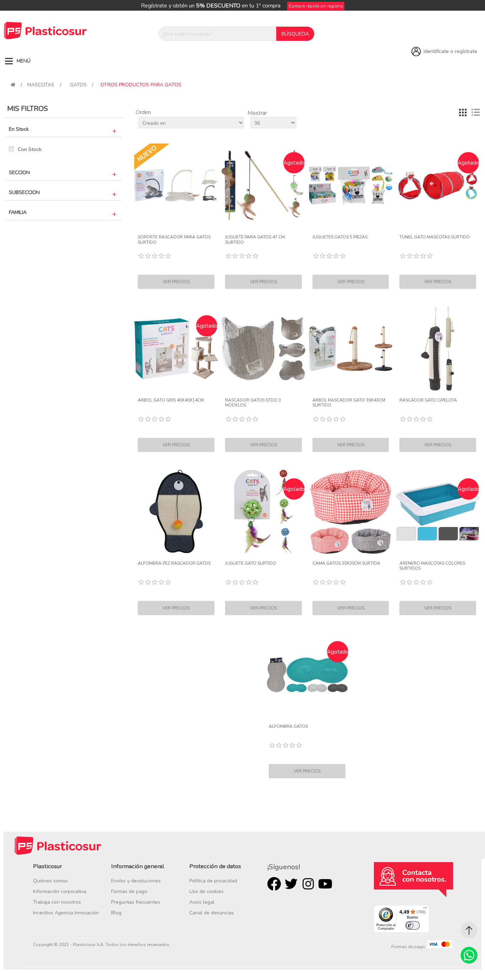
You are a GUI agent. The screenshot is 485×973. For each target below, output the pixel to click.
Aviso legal (201, 902)
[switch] (412, 925)
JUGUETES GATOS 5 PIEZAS (339, 237)
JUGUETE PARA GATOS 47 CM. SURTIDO (255, 240)
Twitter (291, 884)
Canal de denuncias (211, 912)
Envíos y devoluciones (136, 880)
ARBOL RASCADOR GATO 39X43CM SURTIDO (348, 403)
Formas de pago (129, 891)
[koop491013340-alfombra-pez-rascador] (176, 512)
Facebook (274, 884)
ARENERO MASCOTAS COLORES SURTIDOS (432, 566)
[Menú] (425, 909)
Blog (116, 912)
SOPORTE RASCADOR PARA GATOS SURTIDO (174, 240)
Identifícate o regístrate (450, 51)
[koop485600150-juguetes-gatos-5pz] (351, 185)
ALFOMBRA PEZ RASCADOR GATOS (174, 563)
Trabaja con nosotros (57, 902)
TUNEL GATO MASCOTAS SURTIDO (434, 237)
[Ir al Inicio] (469, 930)
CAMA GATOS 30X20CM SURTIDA (346, 563)
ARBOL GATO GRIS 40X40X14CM (171, 400)
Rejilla (462, 112)
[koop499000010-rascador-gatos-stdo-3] (263, 349)
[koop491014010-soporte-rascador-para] (176, 185)
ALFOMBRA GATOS (288, 726)
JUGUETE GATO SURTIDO (250, 563)
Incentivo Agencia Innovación (66, 912)
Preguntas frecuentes (135, 902)
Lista (475, 112)
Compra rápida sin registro (316, 6)
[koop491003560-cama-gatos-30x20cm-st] (351, 512)
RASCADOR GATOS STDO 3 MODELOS (253, 403)
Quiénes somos (50, 880)
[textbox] (218, 34)
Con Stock (30, 149)
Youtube (325, 884)
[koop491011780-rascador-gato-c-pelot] (438, 349)
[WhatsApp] (469, 955)
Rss (308, 884)
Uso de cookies (206, 891)
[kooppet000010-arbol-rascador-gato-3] (351, 349)
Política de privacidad (213, 880)
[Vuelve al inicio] (13, 85)
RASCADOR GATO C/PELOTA (428, 400)
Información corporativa (59, 891)
